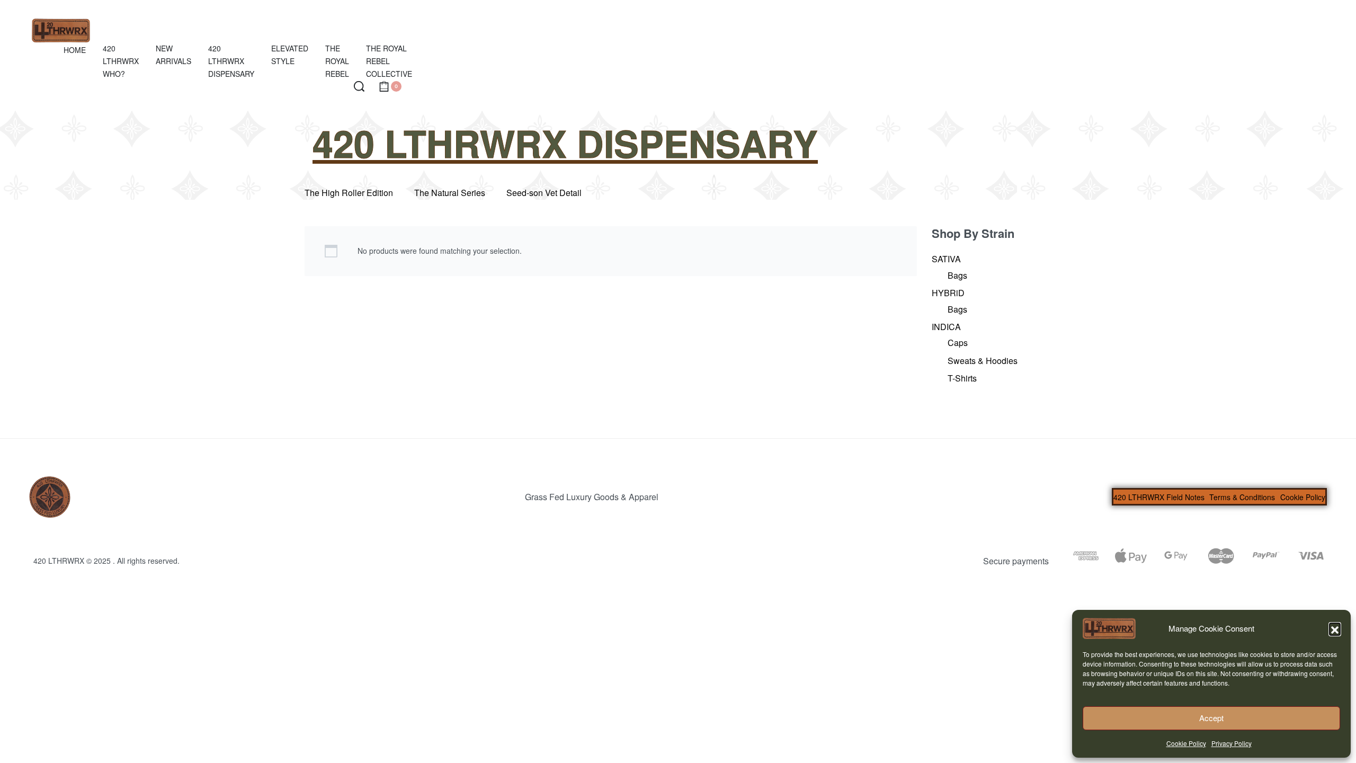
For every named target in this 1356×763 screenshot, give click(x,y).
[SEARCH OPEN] (359, 86)
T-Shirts (962, 378)
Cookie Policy (1186, 743)
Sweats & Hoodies (983, 360)
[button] (1335, 628)
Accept (1211, 717)
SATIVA (946, 259)
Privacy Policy (1231, 743)
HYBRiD (948, 293)
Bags (957, 275)
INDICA (946, 327)
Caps (958, 342)
